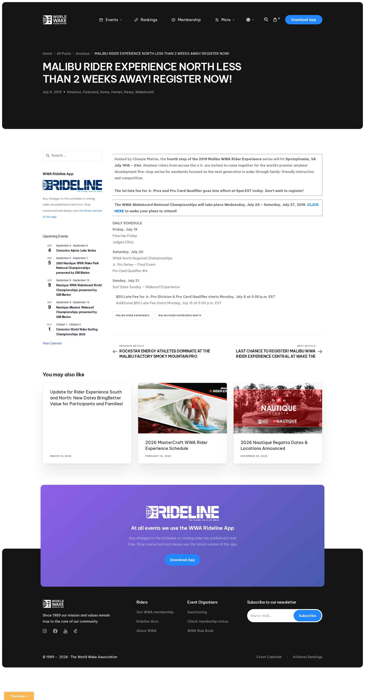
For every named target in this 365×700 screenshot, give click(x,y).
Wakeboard (144, 92)
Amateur (74, 92)
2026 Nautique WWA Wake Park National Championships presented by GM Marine (77, 268)
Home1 (116, 92)
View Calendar (52, 343)
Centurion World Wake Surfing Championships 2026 (77, 331)
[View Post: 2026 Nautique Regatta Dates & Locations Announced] (278, 408)
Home (104, 92)
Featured (90, 92)
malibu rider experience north (179, 315)
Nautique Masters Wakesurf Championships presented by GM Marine (76, 312)
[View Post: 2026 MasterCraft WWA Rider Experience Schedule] (182, 408)
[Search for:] (72, 155)
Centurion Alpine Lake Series (76, 250)
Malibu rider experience (133, 315)
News (128, 92)
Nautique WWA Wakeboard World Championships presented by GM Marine (79, 290)
